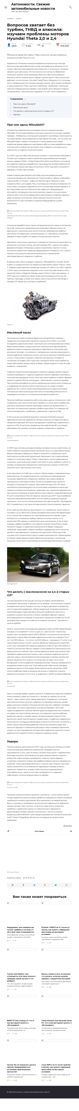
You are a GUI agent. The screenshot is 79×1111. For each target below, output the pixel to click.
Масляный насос (20, 108)
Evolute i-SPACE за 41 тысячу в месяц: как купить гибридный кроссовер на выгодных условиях (55, 930)
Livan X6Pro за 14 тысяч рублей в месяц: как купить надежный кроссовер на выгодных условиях (56, 1068)
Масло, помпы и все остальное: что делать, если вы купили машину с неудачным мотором (56, 976)
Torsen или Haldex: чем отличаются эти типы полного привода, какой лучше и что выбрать (21, 977)
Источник (67, 826)
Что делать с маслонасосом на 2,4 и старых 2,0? (33, 111)
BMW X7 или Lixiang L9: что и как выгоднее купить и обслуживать (20, 1023)
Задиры (16, 115)
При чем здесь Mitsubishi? (24, 104)
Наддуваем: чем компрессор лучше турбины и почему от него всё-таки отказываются (20, 929)
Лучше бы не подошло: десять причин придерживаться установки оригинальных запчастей (21, 1068)
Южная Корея (13, 872)
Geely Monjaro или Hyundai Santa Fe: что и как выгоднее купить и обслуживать (57, 1023)
